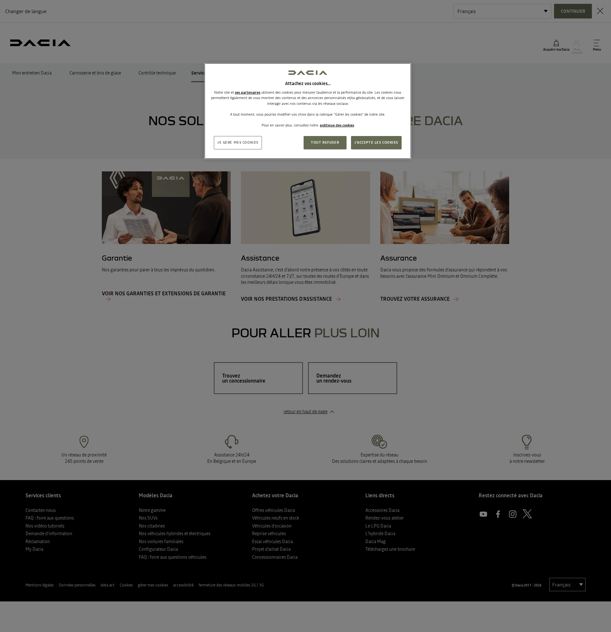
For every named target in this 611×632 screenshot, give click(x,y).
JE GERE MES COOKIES (237, 142)
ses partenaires (247, 92)
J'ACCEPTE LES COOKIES (376, 142)
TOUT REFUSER (325, 142)
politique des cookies (337, 125)
